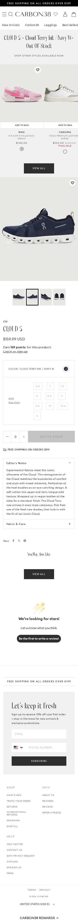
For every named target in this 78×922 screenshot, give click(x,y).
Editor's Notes (16, 463)
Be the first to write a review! (39, 638)
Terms (32, 890)
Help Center (15, 844)
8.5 (49, 396)
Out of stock (51, 436)
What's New (14, 795)
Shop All (12, 826)
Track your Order (19, 801)
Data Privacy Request (21, 855)
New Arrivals (11, 25)
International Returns (16, 813)
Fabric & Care (16, 524)
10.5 (63, 405)
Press (10, 873)
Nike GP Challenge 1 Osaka (22, 137)
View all (39, 168)
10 (50, 405)
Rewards (47, 801)
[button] (39, 918)
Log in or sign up (15, 351)
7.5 (62, 386)
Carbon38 (32, 25)
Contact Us (14, 850)
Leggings (50, 25)
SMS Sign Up (14, 867)
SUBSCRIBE (39, 761)
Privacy (45, 890)
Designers (13, 820)
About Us (48, 795)
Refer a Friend (51, 812)
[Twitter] (19, 540)
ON (5, 321)
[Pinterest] (25, 540)
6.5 (38, 386)
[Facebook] (13, 540)
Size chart (14, 402)
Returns (12, 806)
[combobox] (19, 747)
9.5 (38, 405)
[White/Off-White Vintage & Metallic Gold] (65, 151)
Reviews (47, 806)
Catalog (12, 861)
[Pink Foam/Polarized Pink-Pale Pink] (21, 149)
